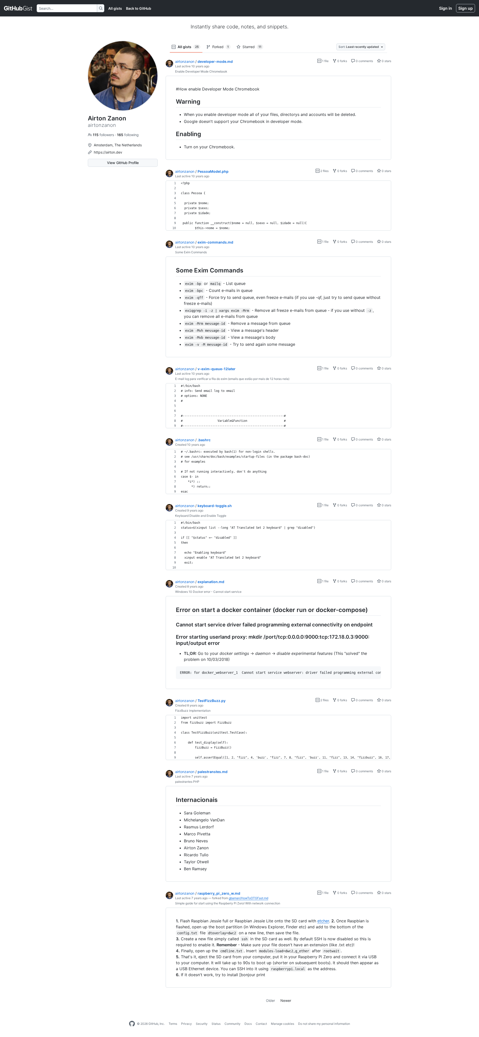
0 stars (386, 61)
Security (202, 1024)
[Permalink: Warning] (172, 101)
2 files (324, 171)
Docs (248, 1024)
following (128, 135)
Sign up (465, 8)
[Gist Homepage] (18, 8)
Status (216, 1024)
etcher (323, 920)
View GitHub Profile (123, 163)
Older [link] (270, 1000)
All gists (115, 8)
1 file (325, 61)
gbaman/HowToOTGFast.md (248, 898)
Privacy (186, 1024)
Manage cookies (282, 1024)
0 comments (364, 61)
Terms (173, 1024)
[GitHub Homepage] (132, 1024)
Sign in (445, 8)
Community (232, 1024)
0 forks (342, 61)
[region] (278, 118)
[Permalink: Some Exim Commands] (172, 270)
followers (104, 135)
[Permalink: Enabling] (172, 133)
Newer (285, 1000)
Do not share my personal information (324, 1024)
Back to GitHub (138, 8)
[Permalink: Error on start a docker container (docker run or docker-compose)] (172, 609)
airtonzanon (184, 61)
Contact (261, 1024)
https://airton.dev (108, 152)
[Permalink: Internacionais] (172, 799)
